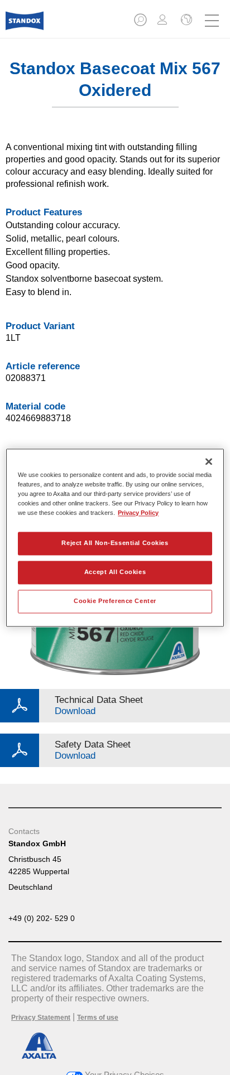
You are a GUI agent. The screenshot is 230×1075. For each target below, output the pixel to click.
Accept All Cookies (115, 571)
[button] (141, 23)
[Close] (209, 461)
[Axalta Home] (25, 25)
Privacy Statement (40, 1017)
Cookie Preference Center (115, 600)
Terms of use (97, 1017)
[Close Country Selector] (185, 20)
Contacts (24, 831)
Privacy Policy (138, 512)
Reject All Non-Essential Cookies (114, 542)
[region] (115, 537)
